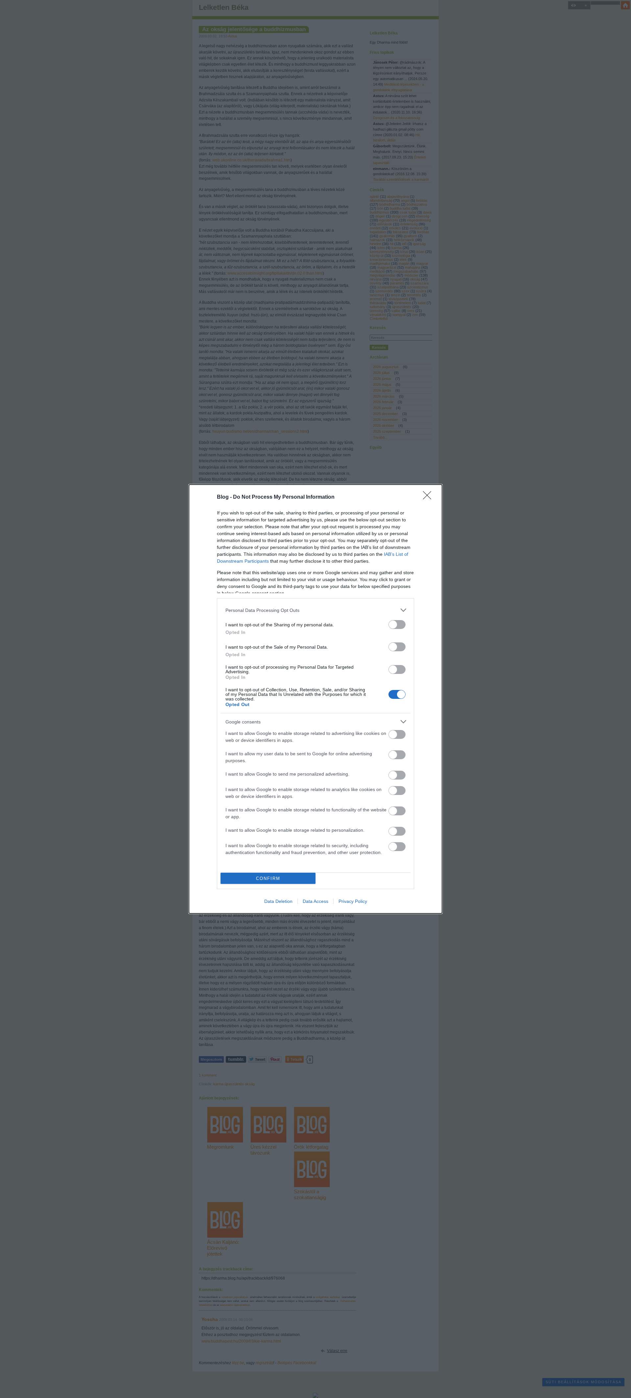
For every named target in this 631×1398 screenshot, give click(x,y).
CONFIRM (268, 878)
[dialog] (315, 699)
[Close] (429, 497)
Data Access (315, 901)
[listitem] (315, 610)
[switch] (397, 624)
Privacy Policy (353, 901)
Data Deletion (278, 901)
